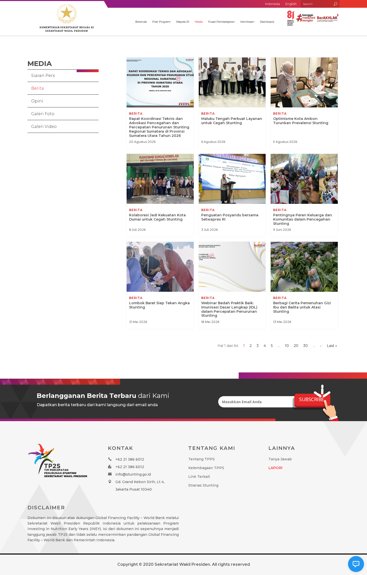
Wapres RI (182, 21)
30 (305, 345)
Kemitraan (247, 21)
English (291, 4)
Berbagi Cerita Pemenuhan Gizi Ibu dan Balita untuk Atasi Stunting (304, 285)
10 (287, 345)
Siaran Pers (43, 75)
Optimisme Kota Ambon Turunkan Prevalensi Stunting (304, 103)
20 (296, 345)
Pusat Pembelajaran (221, 21)
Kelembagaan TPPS (206, 468)
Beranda (141, 21)
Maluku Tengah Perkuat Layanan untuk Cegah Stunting (232, 103)
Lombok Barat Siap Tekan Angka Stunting (160, 285)
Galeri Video (44, 126)
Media (199, 21)
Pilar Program (161, 21)
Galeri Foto (42, 113)
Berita (37, 88)
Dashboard (267, 21)
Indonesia (272, 4)
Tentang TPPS (201, 459)
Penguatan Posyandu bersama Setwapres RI (232, 195)
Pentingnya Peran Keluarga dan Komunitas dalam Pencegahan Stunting (304, 195)
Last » (332, 345)
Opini (37, 101)
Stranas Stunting (203, 485)
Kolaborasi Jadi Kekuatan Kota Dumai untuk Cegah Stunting (160, 195)
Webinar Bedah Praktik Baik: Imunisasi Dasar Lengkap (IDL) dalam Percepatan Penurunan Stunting (232, 285)
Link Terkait (199, 476)
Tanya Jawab (280, 459)
